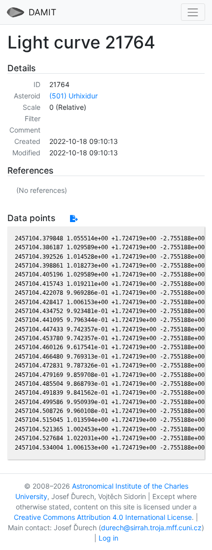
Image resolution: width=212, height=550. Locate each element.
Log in (108, 538)
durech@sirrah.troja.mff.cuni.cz (151, 527)
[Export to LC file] (73, 218)
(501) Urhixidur (73, 96)
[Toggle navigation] (193, 12)
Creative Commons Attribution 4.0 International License (103, 517)
